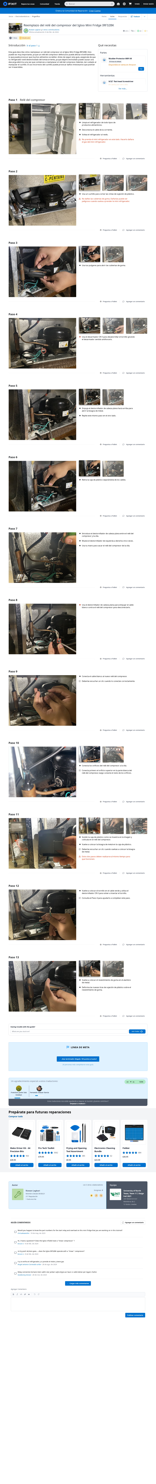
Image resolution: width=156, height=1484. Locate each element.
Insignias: (98, 1190)
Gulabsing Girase (24, 1275)
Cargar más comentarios (79, 1283)
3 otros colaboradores (94, 1185)
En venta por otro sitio (118, 84)
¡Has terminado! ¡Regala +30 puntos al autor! (79, 1059)
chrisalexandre (23, 1233)
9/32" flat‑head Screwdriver (121, 81)
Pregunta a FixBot (110, 158)
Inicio (11, 16)
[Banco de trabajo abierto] (118, 4)
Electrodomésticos (22, 16)
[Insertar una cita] (29, 1294)
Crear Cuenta (94, 10)
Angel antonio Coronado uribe (29, 1264)
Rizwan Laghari (35, 30)
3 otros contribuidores (50, 30)
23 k (126, 31)
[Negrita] (13, 1294)
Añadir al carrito (21, 1165)
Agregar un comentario (133, 168)
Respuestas (122, 16)
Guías (112, 16)
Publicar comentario (135, 1315)
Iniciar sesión (148, 4)
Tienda (57, 4)
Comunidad (44, 4)
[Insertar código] (21, 1294)
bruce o (21, 1244)
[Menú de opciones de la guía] (144, 16)
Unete (137, 4)
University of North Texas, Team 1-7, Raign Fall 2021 (133, 1193)
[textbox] (78, 1304)
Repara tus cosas (27, 4)
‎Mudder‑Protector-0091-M (120, 58)
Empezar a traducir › (78, 1103)
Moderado (26, 38)
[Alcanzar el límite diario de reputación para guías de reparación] (91, 1195)
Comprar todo (16, 1116)
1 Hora (14, 38)
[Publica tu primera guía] (96, 1195)
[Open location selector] (124, 4)
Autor (15, 1185)
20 (140, 31)
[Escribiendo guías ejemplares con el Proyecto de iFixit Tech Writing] (101, 1195)
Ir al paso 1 (32, 45)
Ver (141, 69)
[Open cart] (130, 4)
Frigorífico (36, 16)
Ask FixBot (135, 1031)
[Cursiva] (17, 1294)
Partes (104, 16)
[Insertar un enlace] (25, 1294)
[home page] (10, 4)
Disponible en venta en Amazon (122, 64)
